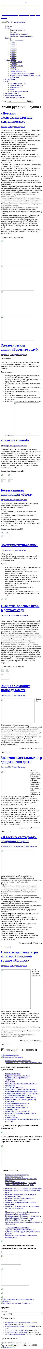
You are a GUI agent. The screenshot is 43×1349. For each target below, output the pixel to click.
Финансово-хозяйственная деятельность (20, 1097)
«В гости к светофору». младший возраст (19, 839)
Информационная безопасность (17, 1103)
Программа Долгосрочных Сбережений (20, 1326)
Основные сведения (17, 30)
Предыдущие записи (10, 1055)
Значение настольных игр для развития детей (21, 760)
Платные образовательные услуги (18, 1095)
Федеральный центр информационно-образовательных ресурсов (19, 1199)
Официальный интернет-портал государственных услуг (17, 1176)
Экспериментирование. (19, 545)
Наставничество (11, 1117)
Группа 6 (13, 52)
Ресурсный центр (11, 93)
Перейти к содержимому (16, 22)
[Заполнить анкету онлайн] (2, 1132)
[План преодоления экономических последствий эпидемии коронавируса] (2, 1253)
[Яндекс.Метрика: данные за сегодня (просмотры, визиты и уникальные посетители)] (8, 1347)
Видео (12, 89)
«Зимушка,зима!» (15, 440)
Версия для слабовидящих (13, 1057)
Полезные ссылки (16, 66)
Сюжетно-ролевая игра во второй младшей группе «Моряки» (19, 956)
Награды (13, 32)
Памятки (13, 68)
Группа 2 (13, 44)
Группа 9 (13, 58)
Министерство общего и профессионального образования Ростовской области (22, 1213)
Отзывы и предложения (19, 91)
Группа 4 (13, 48)
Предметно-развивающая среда (21, 36)
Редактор (21, 127)
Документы (9, 1080)
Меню (4, 22)
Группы (8, 38)
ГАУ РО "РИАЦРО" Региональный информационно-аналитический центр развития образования (23, 1222)
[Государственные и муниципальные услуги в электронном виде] (2, 1289)
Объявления (14, 70)
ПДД (7, 81)
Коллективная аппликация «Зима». (17, 492)
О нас (7, 28)
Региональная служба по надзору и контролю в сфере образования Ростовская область (23, 1217)
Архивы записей (7, 1343)
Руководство (10, 1085)
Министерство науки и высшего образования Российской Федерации (22, 1207)
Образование (10, 1082)
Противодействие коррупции (16, 1105)
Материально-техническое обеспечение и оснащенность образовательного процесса (21, 1090)
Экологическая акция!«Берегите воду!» (20, 347)
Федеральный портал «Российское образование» (23, 1188)
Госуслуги (13, 64)
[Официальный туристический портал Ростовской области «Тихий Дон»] (2, 1297)
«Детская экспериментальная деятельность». (16, 117)
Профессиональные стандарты (16, 1107)
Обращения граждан (13, 95)
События (8, 26)
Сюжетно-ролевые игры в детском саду (20, 608)
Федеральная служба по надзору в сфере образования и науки (20, 1195)
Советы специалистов (18, 72)
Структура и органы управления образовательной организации (17, 1077)
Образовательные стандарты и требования (21, 1083)
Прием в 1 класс (16, 62)
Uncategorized (18, 846)
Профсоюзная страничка (19, 34)
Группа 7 (13, 54)
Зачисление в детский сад (15, 97)
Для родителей (10, 60)
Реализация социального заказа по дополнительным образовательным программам (23, 1062)
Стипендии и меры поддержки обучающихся (22, 1093)
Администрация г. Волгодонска (17, 1228)
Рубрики (4, 1312)
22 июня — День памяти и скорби (18, 1334)
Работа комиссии (16, 87)
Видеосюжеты (10, 79)
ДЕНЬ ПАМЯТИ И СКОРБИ (16, 1332)
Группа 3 (13, 46)
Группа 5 (13, 50)
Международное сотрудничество (17, 1111)
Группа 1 (13, 42)
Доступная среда (11, 1109)
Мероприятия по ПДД (18, 83)
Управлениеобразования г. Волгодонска (20, 1230)
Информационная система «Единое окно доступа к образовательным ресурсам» (20, 1184)
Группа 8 (13, 56)
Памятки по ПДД (16, 85)
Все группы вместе (17, 40)
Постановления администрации (22, 74)
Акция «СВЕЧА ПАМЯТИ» (16, 1330)
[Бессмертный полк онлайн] (2, 1241)
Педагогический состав (14, 1087)
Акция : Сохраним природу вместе (15, 688)
